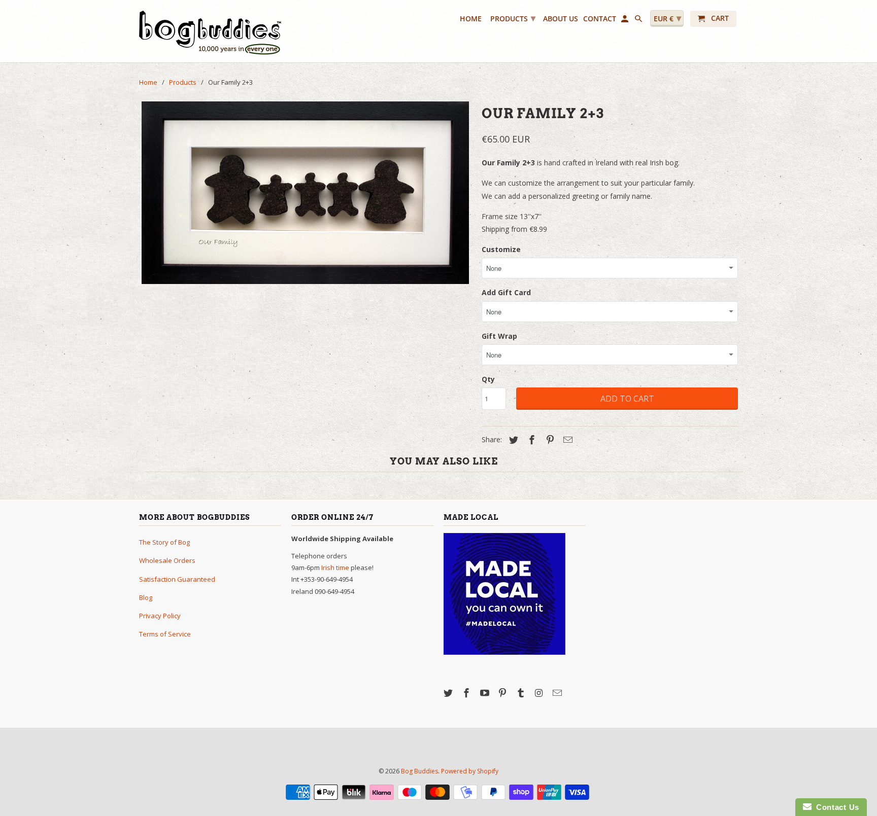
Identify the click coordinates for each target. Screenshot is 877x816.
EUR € (667, 18)
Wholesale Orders (167, 560)
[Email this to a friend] (566, 440)
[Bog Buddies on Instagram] (540, 693)
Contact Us (835, 807)
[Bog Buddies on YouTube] (485, 693)
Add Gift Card (506, 292)
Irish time (335, 567)
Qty (488, 379)
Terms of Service (165, 633)
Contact (599, 19)
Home (471, 19)
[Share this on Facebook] (530, 440)
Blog (145, 597)
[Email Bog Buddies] (558, 693)
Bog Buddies (419, 771)
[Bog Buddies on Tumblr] (521, 693)
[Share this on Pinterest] (549, 440)
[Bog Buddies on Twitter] (449, 693)
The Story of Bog (164, 542)
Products (512, 18)
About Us (560, 19)
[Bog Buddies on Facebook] (467, 693)
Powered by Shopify (469, 771)
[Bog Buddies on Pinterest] (503, 693)
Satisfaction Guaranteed (177, 579)
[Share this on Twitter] (512, 440)
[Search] (639, 21)
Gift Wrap (499, 336)
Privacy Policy (160, 615)
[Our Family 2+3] (305, 192)
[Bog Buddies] (210, 31)
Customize (501, 249)
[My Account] (625, 21)
